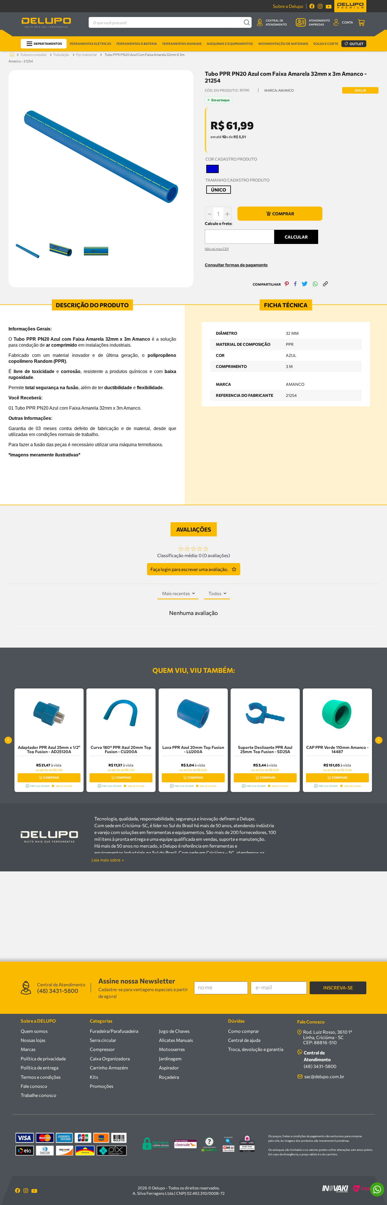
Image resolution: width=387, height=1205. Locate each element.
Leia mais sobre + (108, 860)
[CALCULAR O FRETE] (296, 237)
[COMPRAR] (279, 214)
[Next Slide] (378, 740)
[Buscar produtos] (247, 22)
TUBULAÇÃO (61, 54)
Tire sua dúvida (40, 786)
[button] (212, 169)
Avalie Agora (64, 786)
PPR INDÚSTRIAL (86, 54)
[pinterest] (287, 284)
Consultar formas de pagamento (236, 265)
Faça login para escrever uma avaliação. (189, 569)
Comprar (51, 778)
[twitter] (305, 284)
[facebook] (295, 284)
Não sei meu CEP (217, 248)
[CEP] (239, 232)
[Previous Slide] (8, 740)
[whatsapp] (315, 284)
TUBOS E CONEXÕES (33, 54)
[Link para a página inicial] (10, 54)
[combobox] (170, 22)
